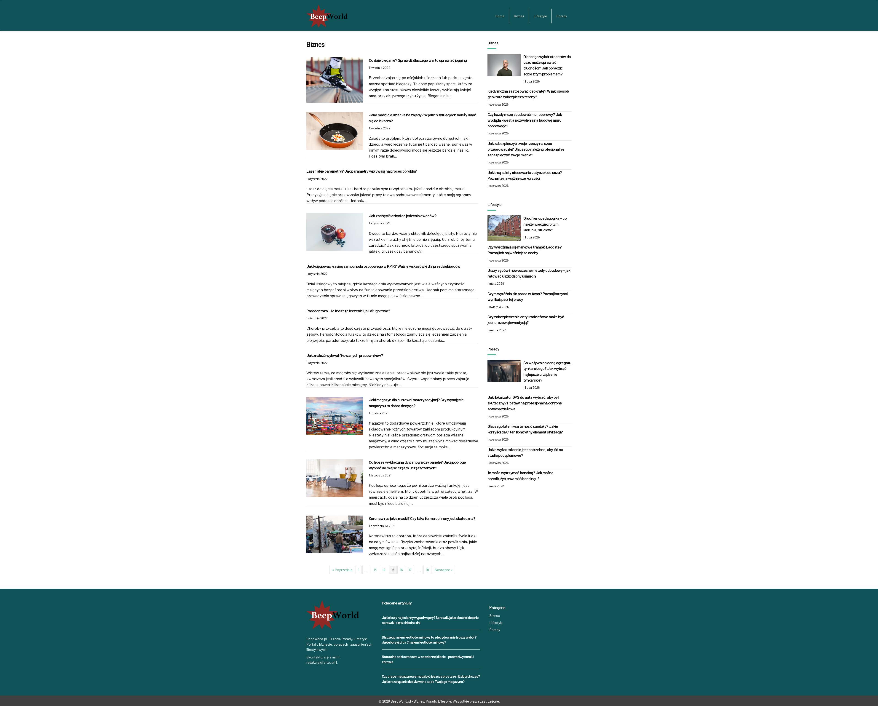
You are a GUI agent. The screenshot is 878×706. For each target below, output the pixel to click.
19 (427, 569)
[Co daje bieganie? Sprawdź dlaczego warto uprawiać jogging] (334, 79)
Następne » (444, 569)
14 (383, 569)
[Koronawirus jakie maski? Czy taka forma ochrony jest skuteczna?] (334, 534)
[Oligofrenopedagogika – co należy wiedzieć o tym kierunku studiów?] (504, 227)
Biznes (519, 16)
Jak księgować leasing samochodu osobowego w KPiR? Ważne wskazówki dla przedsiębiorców (383, 266)
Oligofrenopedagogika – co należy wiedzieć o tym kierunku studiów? (545, 224)
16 (401, 569)
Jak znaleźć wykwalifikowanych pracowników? (344, 355)
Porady (561, 16)
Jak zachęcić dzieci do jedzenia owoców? (402, 215)
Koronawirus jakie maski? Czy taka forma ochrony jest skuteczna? (422, 518)
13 (375, 569)
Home (499, 16)
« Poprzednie (342, 569)
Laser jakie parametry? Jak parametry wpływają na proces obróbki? (361, 171)
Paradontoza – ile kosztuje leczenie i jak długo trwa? (348, 310)
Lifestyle (540, 16)
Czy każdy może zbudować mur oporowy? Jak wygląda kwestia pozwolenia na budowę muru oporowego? (524, 120)
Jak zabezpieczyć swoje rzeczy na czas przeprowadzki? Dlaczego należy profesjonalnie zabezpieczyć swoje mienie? (525, 149)
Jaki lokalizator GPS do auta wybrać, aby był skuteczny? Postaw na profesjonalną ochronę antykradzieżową (524, 403)
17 (410, 569)
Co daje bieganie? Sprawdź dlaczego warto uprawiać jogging (418, 60)
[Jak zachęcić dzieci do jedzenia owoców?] (334, 231)
